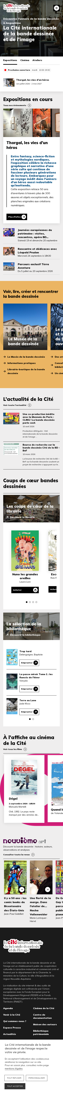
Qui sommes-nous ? (14, 1021)
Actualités (9, 1034)
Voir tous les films (12, 749)
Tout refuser (14, 1078)
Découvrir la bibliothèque (25, 635)
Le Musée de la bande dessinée (26, 356)
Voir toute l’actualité (14, 405)
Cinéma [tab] (24, 60)
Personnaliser (36, 1078)
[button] (26, 602)
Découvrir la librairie (22, 517)
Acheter (17, 590)
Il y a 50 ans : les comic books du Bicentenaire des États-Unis (15, 904)
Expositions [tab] (10, 60)
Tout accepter (15, 1086)
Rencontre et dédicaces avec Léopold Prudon (37, 250)
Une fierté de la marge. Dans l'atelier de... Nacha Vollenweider (40, 906)
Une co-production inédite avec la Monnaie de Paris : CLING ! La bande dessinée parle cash (39, 418)
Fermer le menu (56, 8)
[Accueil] (16, 8)
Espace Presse (12, 1027)
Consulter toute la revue (16, 854)
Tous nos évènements (14, 105)
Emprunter (27, 662)
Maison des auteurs (45, 1024)
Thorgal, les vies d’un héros (32, 79)
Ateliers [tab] (37, 60)
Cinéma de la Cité (43, 1008)
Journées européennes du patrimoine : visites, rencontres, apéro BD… (35, 233)
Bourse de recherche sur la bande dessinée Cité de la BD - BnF (41, 447)
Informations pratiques (21, 363)
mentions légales (14, 1068)
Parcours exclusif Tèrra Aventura (33, 266)
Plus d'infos (14, 217)
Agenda (8, 1008)
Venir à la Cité (11, 1014)
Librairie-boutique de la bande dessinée (26, 371)
